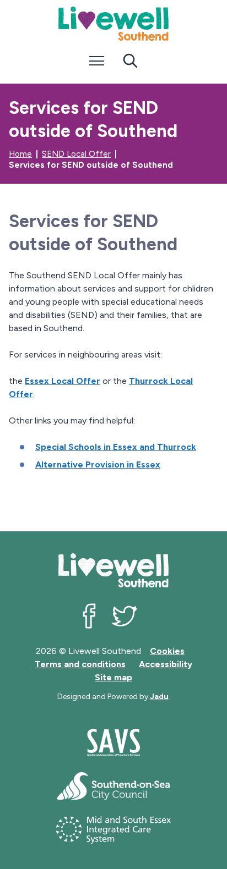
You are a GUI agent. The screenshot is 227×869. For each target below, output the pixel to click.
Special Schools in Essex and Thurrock (115, 447)
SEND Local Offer (76, 154)
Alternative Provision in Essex (97, 464)
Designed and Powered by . (113, 696)
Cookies (167, 651)
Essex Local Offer (62, 381)
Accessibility (165, 664)
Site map (113, 677)
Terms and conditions (80, 664)
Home (20, 154)
